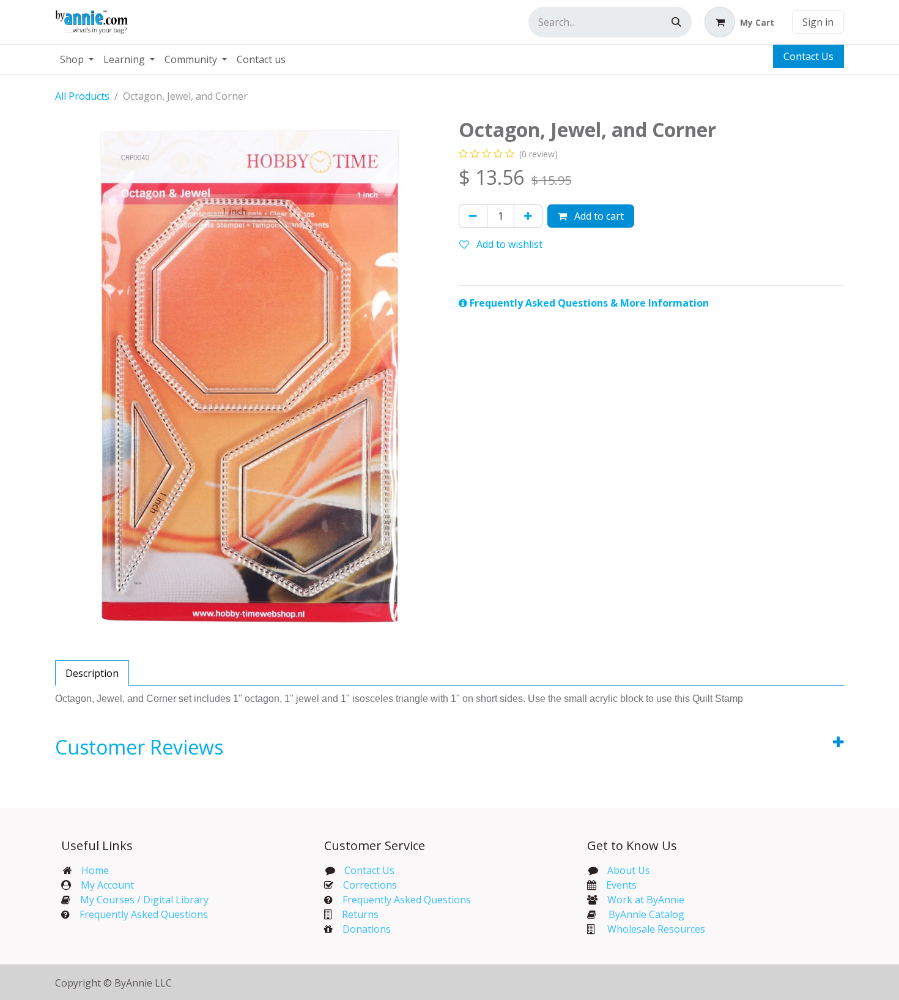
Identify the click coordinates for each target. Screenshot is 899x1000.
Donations (366, 929)
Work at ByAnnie (645, 899)
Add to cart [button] (598, 216)
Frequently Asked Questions (144, 914)
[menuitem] (76, 59)
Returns (360, 914)
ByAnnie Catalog (646, 914)
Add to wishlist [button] (508, 244)
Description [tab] (92, 673)
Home (95, 870)
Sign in (818, 22)
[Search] (676, 22)
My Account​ (107, 885)
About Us (628, 870)
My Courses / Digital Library (139, 899)
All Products (82, 96)
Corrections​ (370, 885)
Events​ (621, 885)
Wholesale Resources (656, 929)
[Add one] (528, 216)
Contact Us (808, 56)
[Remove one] (473, 216)
